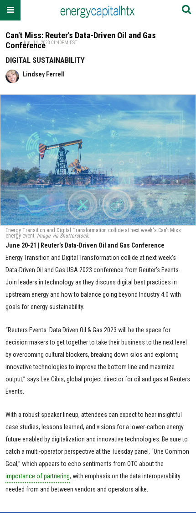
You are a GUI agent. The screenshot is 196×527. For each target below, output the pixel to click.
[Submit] (186, 10)
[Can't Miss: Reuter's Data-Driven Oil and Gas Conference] (98, 160)
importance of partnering (37, 476)
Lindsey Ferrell (44, 74)
